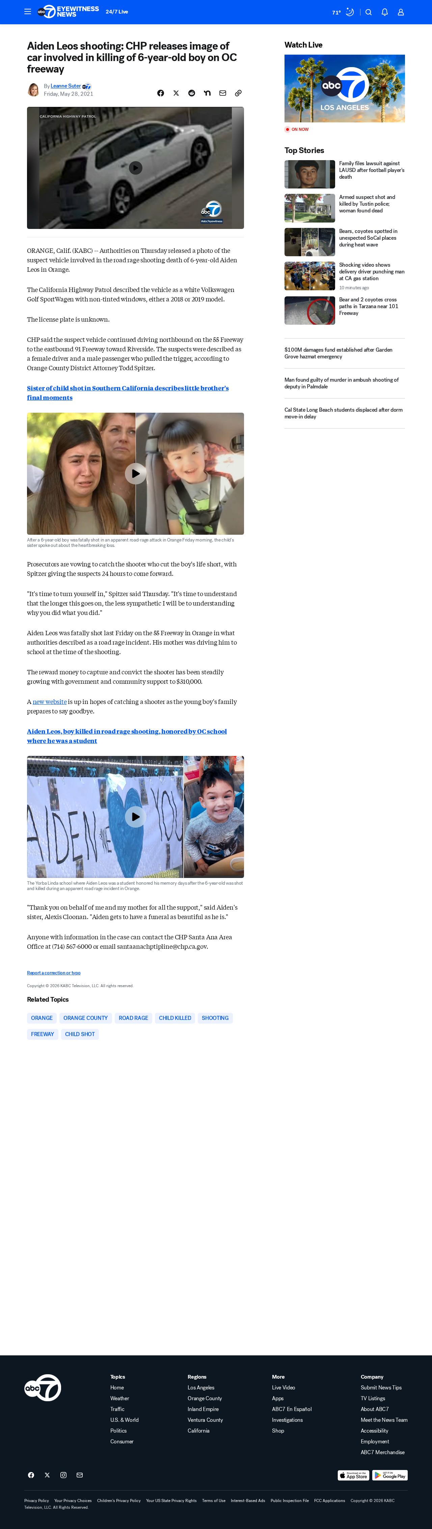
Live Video (283, 1387)
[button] (28, 11)
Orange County (205, 1398)
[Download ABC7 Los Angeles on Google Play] (390, 1475)
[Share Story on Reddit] (191, 93)
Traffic (117, 1409)
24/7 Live (117, 11)
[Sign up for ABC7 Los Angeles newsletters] (79, 1475)
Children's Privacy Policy (119, 1501)
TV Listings (373, 1398)
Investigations (287, 1420)
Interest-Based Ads (248, 1501)
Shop (278, 1431)
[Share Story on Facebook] (160, 93)
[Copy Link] (238, 93)
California (199, 1431)
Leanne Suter (66, 86)
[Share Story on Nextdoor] (207, 93)
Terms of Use (213, 1501)
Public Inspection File (290, 1501)
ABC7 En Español (292, 1409)
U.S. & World (124, 1420)
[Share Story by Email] (222, 93)
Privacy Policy (36, 1501)
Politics (118, 1431)
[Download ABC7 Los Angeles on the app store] (354, 1475)
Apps (278, 1398)
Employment (375, 1441)
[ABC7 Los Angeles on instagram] (63, 1475)
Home (117, 1387)
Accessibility (374, 1431)
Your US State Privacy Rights (171, 1501)
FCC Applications (329, 1501)
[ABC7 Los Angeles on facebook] (31, 1475)
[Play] (345, 88)
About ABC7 (375, 1409)
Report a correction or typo (53, 973)
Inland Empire (203, 1409)
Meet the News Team (384, 1420)
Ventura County (205, 1420)
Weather (119, 1398)
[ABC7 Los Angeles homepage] (68, 12)
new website (50, 701)
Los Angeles (201, 1387)
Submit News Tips (381, 1387)
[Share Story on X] (176, 93)
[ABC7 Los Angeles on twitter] (47, 1475)
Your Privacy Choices (73, 1501)
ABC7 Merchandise (383, 1452)
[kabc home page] (42, 1387)
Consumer (122, 1441)
